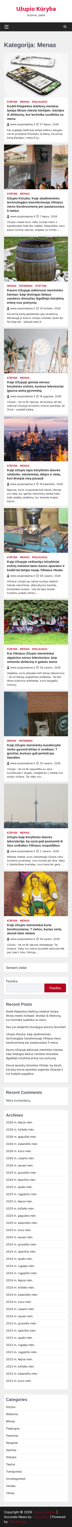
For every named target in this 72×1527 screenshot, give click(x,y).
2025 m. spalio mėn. (19, 1187)
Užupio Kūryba (36, 9)
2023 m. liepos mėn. (19, 1359)
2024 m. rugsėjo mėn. (20, 1266)
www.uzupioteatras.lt (22, 124)
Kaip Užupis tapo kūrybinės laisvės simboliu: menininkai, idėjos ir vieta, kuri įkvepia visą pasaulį (34, 474)
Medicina (12, 1414)
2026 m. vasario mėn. (20, 1158)
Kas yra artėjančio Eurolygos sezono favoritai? (36, 1027)
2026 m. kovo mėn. (19, 1151)
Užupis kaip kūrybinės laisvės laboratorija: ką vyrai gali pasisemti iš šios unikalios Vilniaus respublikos (35, 841)
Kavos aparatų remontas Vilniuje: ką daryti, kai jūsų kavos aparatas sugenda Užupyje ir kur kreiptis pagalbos (34, 1069)
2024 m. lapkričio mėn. (21, 1251)
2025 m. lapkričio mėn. (21, 1179)
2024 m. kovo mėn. (19, 1301)
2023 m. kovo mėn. (19, 1380)
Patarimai (26, 285)
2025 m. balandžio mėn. (22, 1222)
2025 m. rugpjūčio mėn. (21, 1194)
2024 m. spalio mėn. (19, 1258)
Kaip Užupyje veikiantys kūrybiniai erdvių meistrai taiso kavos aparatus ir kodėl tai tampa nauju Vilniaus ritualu (36, 566)
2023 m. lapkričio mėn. (21, 1330)
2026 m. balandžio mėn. (22, 1143)
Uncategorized (15, 1478)
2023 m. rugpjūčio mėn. (21, 1352)
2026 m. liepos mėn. (19, 1122)
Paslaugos (39, 101)
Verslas (10, 1486)
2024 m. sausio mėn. (19, 1316)
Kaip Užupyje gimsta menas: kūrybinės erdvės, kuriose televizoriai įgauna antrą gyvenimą (35, 386)
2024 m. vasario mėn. (20, 1309)
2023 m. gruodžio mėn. (21, 1323)
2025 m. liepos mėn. (19, 1201)
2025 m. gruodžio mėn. (21, 1172)
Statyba (41, 285)
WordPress (17, 1522)
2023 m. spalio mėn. (19, 1337)
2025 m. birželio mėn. (20, 1208)
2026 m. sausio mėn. (19, 1165)
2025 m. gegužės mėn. (21, 1215)
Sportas (11, 1450)
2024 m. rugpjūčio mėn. (21, 1273)
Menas (24, 101)
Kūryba (12, 101)
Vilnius (10, 1493)
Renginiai (12, 1442)
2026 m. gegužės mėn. (21, 1136)
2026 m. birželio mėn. (20, 1129)
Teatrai (10, 1464)
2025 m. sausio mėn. (19, 1237)
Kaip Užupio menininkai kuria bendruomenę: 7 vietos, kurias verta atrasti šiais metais (34, 929)
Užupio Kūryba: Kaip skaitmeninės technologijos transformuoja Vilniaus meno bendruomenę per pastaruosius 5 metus (33, 1038)
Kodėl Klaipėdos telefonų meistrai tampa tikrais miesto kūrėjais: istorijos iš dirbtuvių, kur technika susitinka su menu (33, 1015)
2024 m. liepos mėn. (19, 1280)
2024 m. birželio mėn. (20, 1287)
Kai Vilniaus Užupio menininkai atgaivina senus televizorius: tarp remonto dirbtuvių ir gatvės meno (32, 657)
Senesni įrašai (16, 968)
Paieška (12, 981)
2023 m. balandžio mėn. (22, 1373)
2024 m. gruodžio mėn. (21, 1244)
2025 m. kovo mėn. (18, 1230)
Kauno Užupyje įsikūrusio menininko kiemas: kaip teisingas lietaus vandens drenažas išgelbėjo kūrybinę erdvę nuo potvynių (34, 1054)
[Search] (65, 27)
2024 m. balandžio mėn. (22, 1294)
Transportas (14, 1471)
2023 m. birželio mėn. (20, 1366)
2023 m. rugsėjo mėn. (20, 1345)
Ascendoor (41, 1517)
